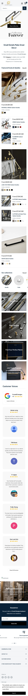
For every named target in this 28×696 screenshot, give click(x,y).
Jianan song (14, 410)
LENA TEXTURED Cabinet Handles (10, 185)
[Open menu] (2, 3)
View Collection (14, 26)
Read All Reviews (14, 570)
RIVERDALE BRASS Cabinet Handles (11, 107)
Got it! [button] (14, 693)
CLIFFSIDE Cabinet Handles (19, 199)
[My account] (22, 3)
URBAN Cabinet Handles (18, 122)
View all (24, 273)
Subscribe (14, 623)
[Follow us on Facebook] (3, 677)
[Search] (24, 8)
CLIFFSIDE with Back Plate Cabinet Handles (19, 215)
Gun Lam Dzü (14, 539)
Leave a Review (10, 401)
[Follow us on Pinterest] (11, 677)
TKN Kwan (14, 442)
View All (24, 68)
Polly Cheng (14, 507)
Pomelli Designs (6, 110)
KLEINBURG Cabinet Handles (17, 137)
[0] (25, 3)
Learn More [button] (5, 689)
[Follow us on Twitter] (6, 677)
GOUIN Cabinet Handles (7, 258)
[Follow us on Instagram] (8, 677)
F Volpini (14, 475)
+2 (25, 204)
